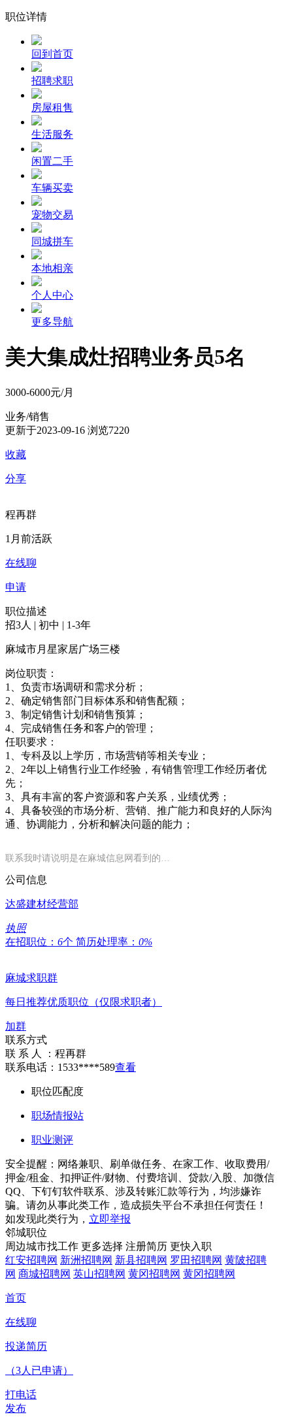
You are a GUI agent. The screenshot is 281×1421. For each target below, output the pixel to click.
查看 (125, 1067)
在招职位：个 (40, 941)
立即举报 (110, 1218)
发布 (15, 1408)
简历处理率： (114, 941)
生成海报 (258, 1319)
